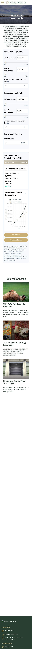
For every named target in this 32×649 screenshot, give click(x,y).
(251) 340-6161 (9, 647)
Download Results (16, 240)
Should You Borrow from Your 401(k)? (14, 382)
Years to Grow (9, 139)
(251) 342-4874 (9, 630)
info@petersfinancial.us (11, 634)
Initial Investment (11, 58)
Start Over (16, 235)
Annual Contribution (11, 70)
